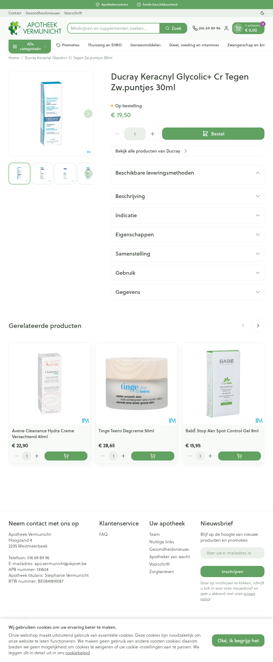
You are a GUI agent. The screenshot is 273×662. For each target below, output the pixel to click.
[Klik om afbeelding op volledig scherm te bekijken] (51, 113)
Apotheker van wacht (169, 557)
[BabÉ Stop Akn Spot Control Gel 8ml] (223, 384)
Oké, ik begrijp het (238, 640)
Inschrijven (232, 571)
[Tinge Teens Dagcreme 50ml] (136, 384)
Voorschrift (73, 13)
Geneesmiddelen (145, 45)
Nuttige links (161, 542)
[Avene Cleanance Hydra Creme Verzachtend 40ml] (50, 384)
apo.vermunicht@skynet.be (60, 563)
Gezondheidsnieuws (43, 13)
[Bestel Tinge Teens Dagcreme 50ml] (152, 455)
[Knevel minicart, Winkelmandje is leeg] (238, 28)
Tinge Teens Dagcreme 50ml (126, 430)
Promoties (70, 45)
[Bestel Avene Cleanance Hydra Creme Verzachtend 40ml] (66, 455)
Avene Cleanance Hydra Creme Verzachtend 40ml (43, 433)
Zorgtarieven (161, 571)
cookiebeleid (77, 652)
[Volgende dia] (258, 325)
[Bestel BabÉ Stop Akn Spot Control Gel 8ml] (239, 455)
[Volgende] (88, 113)
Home (14, 57)
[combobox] (113, 28)
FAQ (103, 534)
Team (154, 534)
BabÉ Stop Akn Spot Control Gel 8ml (222, 430)
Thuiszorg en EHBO (105, 45)
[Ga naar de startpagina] (35, 28)
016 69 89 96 (38, 557)
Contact (15, 13)
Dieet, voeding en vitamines (194, 45)
